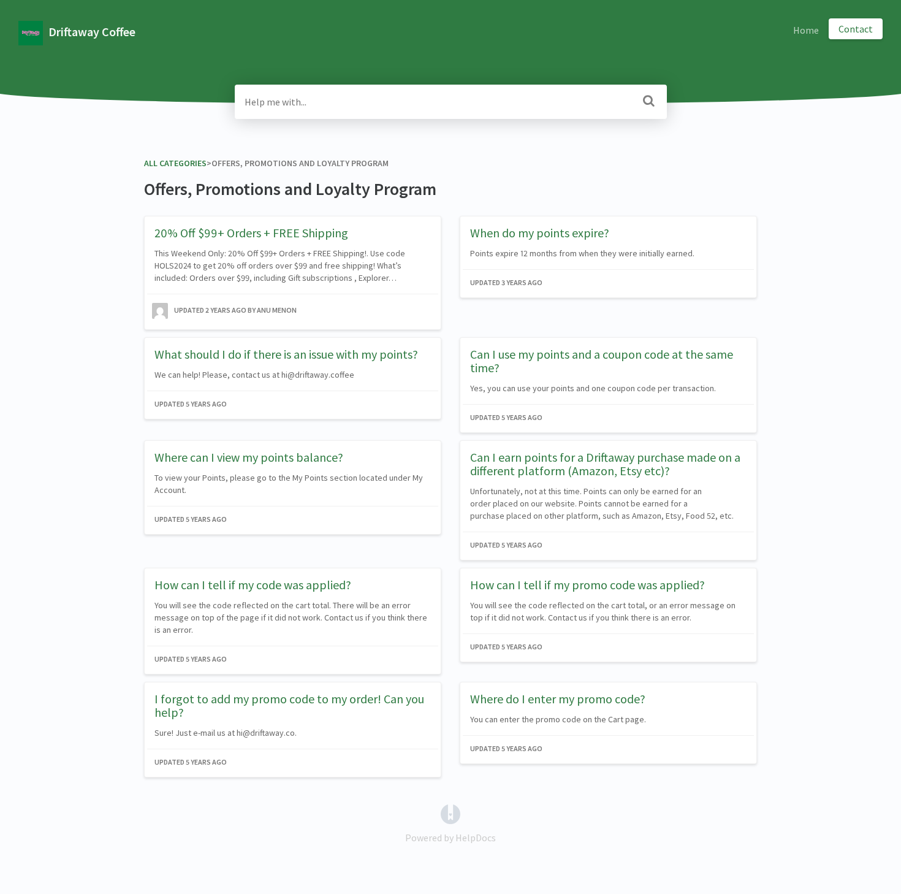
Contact (855, 29)
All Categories (175, 163)
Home (806, 30)
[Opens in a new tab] (450, 813)
